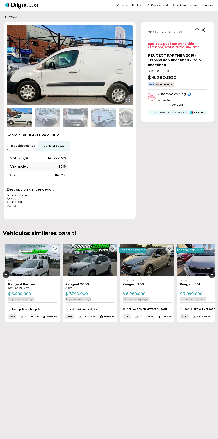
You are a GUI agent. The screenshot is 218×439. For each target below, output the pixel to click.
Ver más (12, 206)
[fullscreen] (128, 100)
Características (54, 145)
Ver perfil (178, 104)
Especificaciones (22, 145)
